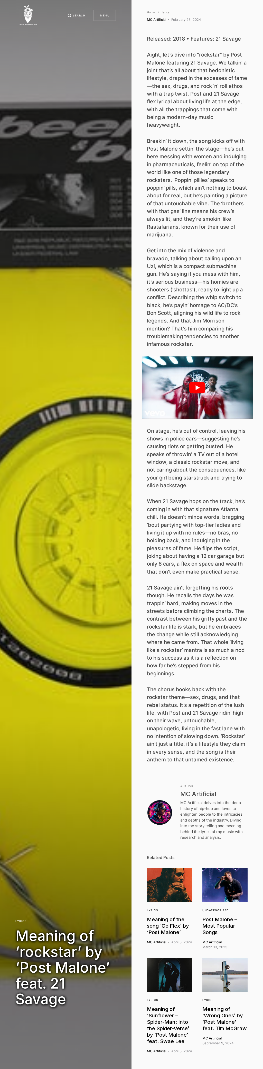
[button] (77, 15)
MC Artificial (198, 794)
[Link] (169, 885)
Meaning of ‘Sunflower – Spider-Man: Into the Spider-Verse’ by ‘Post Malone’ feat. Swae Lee (168, 1025)
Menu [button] (104, 15)
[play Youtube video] (197, 387)
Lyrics (20, 921)
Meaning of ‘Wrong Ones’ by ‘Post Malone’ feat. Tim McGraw (224, 1018)
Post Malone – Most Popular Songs (219, 925)
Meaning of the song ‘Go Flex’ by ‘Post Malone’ (168, 925)
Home (151, 12)
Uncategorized (215, 910)
